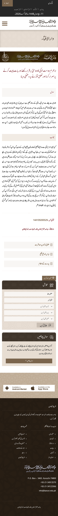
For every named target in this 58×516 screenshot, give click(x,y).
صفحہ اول (51, 434)
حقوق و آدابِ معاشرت (42, 245)
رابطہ (23, 453)
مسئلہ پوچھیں (21, 434)
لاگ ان (50, 3)
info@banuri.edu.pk (47, 490)
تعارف (52, 439)
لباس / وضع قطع (44, 254)
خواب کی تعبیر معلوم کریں (18, 439)
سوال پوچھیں (30, 361)
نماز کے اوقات (20, 448)
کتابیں (52, 453)
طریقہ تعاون (21, 457)
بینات (52, 448)
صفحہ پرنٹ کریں (48, 278)
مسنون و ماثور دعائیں (19, 443)
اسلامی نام (51, 457)
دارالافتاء (51, 443)
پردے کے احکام (44, 264)
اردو (7, 3)
